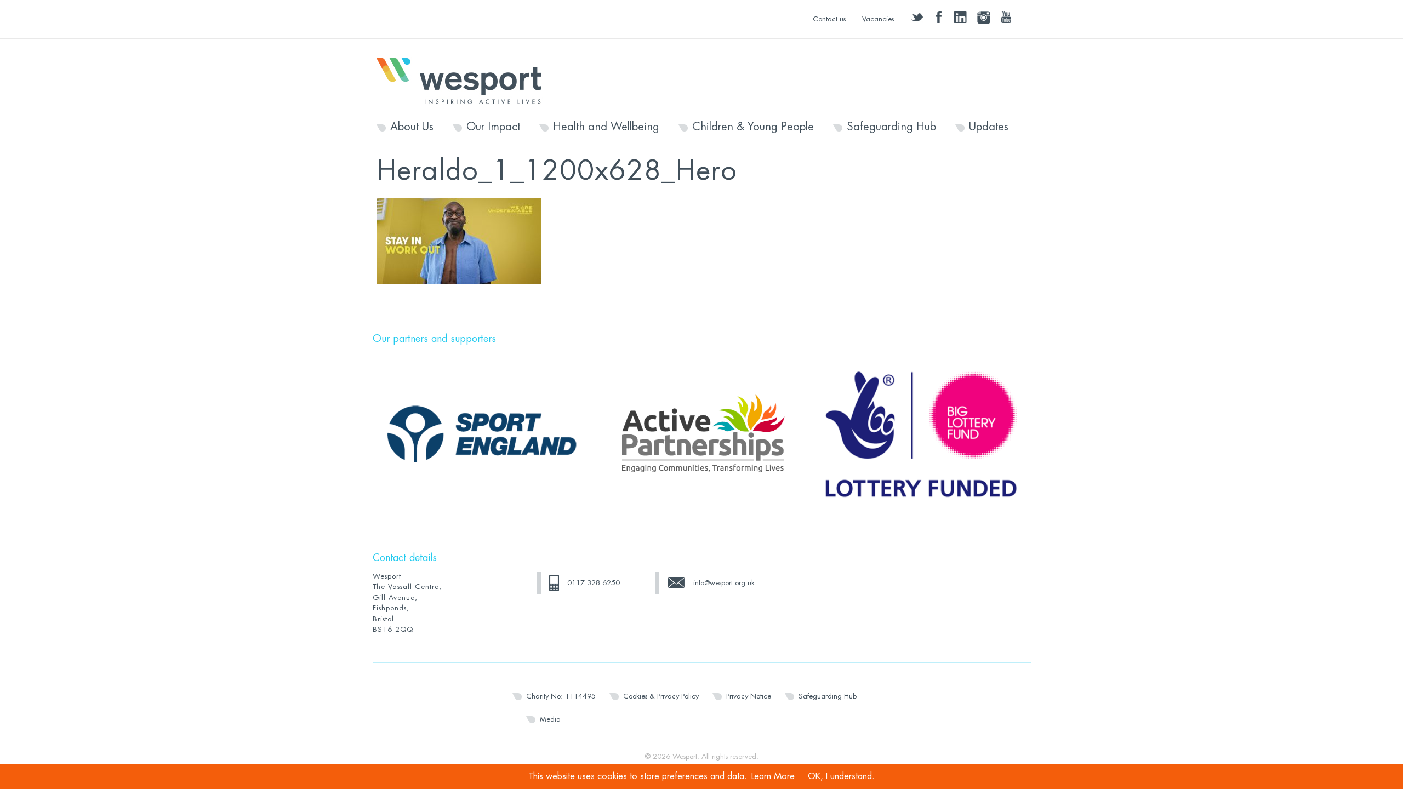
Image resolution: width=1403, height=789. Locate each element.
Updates (988, 127)
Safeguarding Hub (891, 127)
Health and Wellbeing (606, 127)
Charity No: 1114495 (561, 696)
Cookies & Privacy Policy (661, 696)
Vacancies (878, 18)
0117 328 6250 (593, 582)
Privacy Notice (748, 696)
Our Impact (493, 127)
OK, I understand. (841, 776)
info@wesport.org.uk (724, 582)
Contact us (829, 18)
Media (550, 719)
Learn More (773, 776)
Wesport (464, 80)
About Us (412, 127)
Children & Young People (753, 127)
